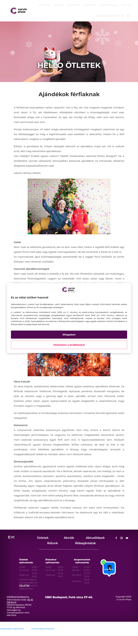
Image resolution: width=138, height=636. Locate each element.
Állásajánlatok (85, 543)
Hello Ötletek (90, 5)
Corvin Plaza (45, 5)
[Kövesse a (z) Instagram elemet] (121, 538)
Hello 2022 (126, 5)
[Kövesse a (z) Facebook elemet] (116, 538)
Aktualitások (95, 538)
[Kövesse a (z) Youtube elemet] (127, 538)
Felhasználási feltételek (42, 629)
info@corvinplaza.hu (18, 596)
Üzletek (43, 538)
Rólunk (52, 543)
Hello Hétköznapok (109, 5)
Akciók (69, 538)
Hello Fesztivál (74, 5)
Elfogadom (69, 334)
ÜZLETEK (24, 585)
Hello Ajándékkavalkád (107, 16)
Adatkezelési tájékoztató (12, 629)
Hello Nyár (59, 5)
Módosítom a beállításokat (69, 345)
